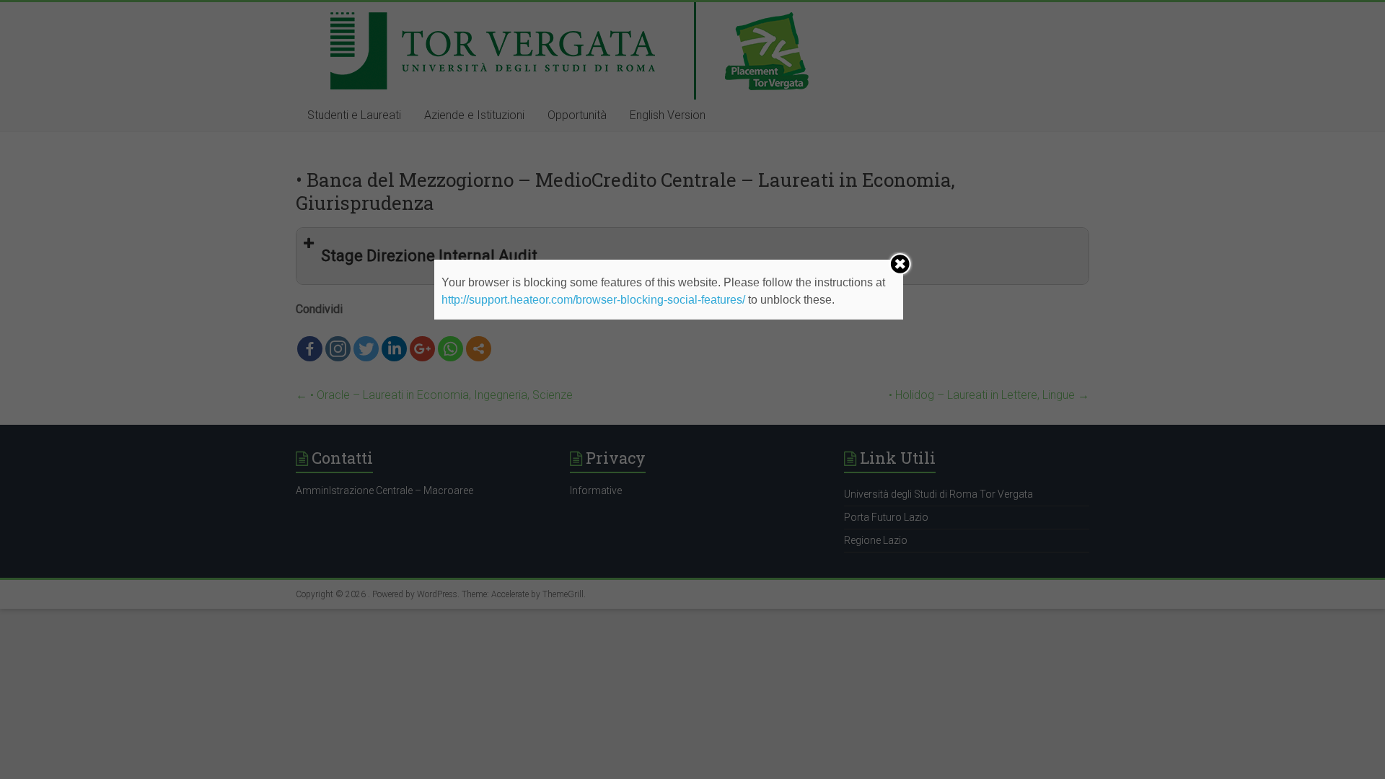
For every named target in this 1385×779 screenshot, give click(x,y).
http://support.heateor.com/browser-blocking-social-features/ (593, 300)
